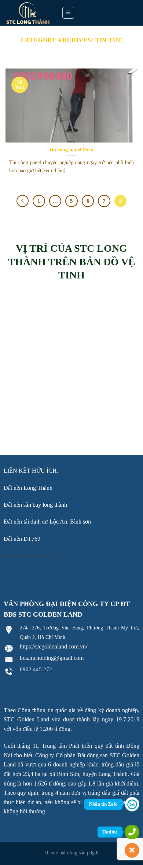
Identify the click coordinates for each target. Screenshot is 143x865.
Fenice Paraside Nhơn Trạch (36, 555)
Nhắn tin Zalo (103, 804)
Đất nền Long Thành (28, 488)
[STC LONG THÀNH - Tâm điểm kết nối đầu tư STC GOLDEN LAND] (28, 13)
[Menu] (68, 13)
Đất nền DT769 (22, 539)
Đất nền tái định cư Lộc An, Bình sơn (47, 521)
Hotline (110, 832)
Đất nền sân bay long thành (35, 505)
